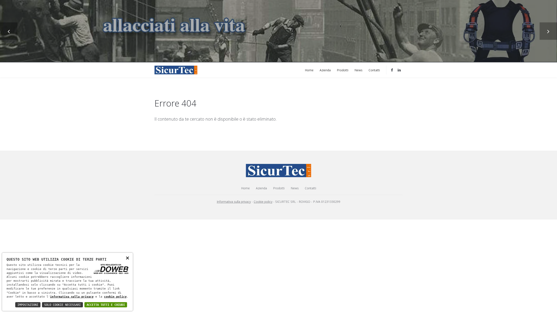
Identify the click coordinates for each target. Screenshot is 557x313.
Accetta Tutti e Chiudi (106, 304)
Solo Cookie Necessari (62, 304)
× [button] (127, 257)
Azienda (325, 70)
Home (309, 70)
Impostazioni (27, 304)
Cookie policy (263, 202)
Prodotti (342, 70)
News (358, 70)
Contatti (374, 70)
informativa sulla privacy (72, 296)
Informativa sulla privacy (234, 202)
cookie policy (115, 296)
